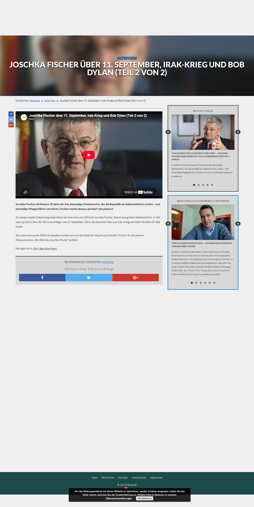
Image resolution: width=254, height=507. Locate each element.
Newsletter (107, 477)
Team (94, 477)
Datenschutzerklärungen (119, 498)
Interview (49, 100)
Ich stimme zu (145, 498)
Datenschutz (139, 477)
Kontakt (123, 477)
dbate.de (35, 100)
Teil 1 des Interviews (45, 248)
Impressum (156, 477)
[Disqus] (89, 333)
